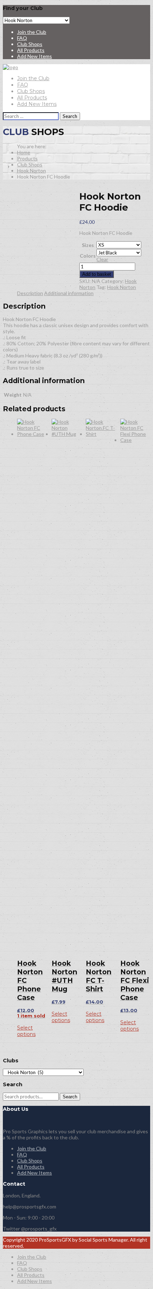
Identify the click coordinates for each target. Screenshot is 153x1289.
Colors (88, 256)
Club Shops (29, 44)
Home (23, 152)
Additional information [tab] (69, 293)
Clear (102, 259)
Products (27, 158)
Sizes (88, 245)
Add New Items (34, 56)
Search (70, 1096)
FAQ (22, 38)
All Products (30, 50)
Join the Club (31, 32)
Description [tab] (30, 293)
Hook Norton (31, 170)
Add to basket (96, 274)
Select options (26, 1031)
